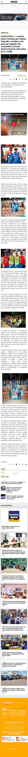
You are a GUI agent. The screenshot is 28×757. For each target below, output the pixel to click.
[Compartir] (13, 79)
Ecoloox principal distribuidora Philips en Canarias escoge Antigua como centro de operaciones (14, 490)
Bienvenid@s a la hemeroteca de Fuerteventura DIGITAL (11, 527)
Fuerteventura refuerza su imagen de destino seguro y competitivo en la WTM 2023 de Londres (13, 654)
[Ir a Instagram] (17, 702)
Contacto (4, 717)
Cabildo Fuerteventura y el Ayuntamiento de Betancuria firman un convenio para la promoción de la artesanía (14, 664)
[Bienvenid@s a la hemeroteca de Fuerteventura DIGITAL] (14, 516)
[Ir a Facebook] (13, 702)
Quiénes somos (4, 714)
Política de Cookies (22, 715)
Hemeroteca (4, 32)
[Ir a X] (15, 702)
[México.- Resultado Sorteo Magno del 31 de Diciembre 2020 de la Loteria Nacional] (3, 496)
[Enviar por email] (10, 79)
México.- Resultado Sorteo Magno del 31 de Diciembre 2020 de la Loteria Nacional (15, 497)
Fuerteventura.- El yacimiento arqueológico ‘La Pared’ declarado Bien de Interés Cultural (13, 482)
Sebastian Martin (5, 75)
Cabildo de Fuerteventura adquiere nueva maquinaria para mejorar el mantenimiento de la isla (13, 690)
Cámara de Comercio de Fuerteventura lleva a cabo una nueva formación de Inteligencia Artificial (14, 603)
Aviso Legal (14, 710)
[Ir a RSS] (22, 702)
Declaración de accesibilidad (14, 715)
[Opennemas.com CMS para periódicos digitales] (14, 748)
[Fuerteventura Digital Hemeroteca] (14, 1)
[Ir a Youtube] (20, 702)
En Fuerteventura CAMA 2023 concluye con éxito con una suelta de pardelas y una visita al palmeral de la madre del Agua (13, 628)
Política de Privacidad (22, 711)
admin (3, 529)
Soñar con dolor (5, 477)
